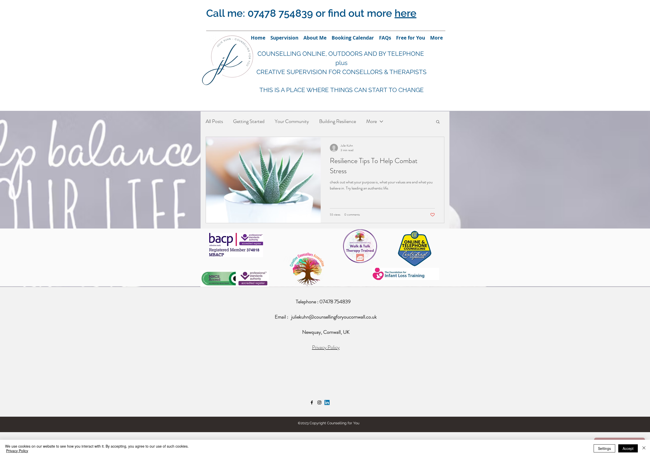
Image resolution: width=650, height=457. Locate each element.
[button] (437, 122)
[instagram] (319, 402)
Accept (628, 448)
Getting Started (249, 121)
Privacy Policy (326, 347)
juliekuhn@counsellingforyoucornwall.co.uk (334, 317)
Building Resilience (337, 121)
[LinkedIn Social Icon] (327, 402)
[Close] (644, 448)
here (405, 13)
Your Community (292, 121)
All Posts (214, 121)
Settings (604, 448)
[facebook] (311, 402)
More (371, 121)
